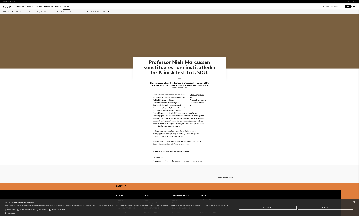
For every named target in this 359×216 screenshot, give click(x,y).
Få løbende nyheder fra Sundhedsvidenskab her (198, 102)
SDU (4, 11)
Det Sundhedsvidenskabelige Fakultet (35, 12)
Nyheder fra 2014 (53, 12)
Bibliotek (58, 6)
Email (187, 161)
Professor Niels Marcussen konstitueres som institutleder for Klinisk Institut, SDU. (85, 12)
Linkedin (177, 161)
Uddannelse (20, 6)
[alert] (179, 207)
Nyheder (39, 6)
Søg (348, 6)
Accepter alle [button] (267, 207)
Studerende (338, 2)
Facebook (158, 161)
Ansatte (347, 2)
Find (354, 2)
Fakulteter (19, 12)
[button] (5, 210)
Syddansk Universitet (9, 1)
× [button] (357, 201)
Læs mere (28, 207)
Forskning (30, 6)
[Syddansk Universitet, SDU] (7, 6)
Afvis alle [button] (325, 207)
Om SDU (66, 6)
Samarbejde (48, 6)
